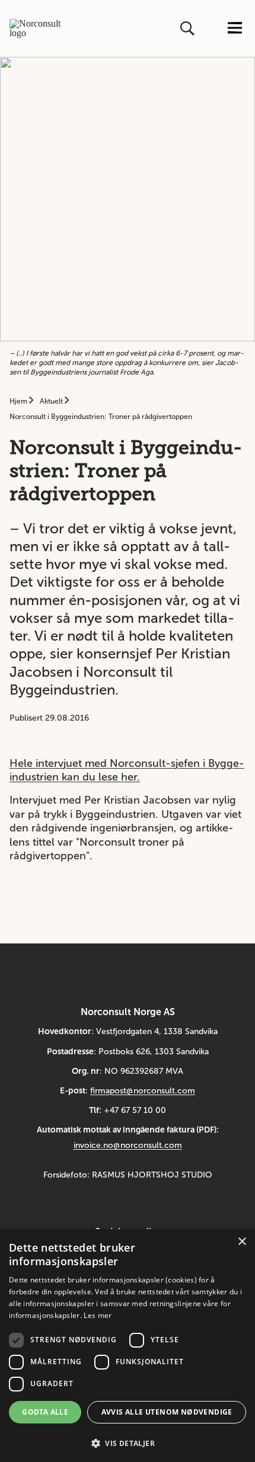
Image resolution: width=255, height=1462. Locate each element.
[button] (127, 1442)
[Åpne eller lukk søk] (188, 28)
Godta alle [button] (45, 1412)
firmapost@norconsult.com (142, 1091)
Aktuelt (52, 401)
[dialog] (127, 1345)
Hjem (19, 401)
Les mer (97, 1315)
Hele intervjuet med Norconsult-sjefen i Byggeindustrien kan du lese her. (126, 770)
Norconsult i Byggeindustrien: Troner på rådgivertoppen (100, 416)
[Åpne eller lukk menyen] (235, 28)
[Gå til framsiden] (35, 28)
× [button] (241, 1241)
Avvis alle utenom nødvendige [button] (166, 1412)
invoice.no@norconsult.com (128, 1145)
